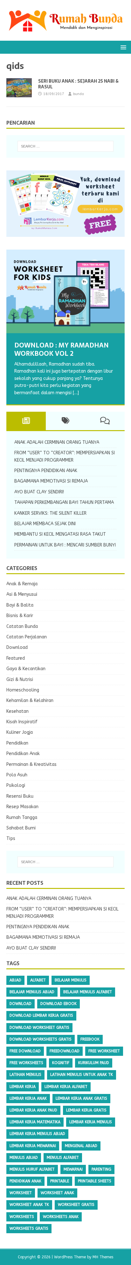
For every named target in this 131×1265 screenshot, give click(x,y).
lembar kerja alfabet (66, 1086)
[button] (122, 47)
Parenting (101, 1169)
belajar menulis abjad (32, 992)
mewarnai (73, 1169)
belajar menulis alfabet (87, 992)
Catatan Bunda (22, 626)
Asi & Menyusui (21, 594)
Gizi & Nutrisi (19, 679)
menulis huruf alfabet (32, 1169)
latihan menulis (25, 1074)
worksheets (22, 1216)
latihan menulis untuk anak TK (81, 1074)
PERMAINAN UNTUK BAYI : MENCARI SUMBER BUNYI (65, 545)
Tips (10, 838)
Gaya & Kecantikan (25, 668)
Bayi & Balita (19, 605)
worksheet (21, 1193)
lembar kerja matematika (35, 1122)
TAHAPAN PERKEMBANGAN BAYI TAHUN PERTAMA (64, 502)
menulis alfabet (63, 1157)
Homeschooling (22, 690)
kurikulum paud (93, 1063)
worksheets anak (61, 1216)
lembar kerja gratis (86, 1110)
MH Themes (103, 1257)
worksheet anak (57, 1193)
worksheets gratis (29, 1228)
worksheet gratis (76, 1204)
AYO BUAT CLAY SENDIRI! (39, 492)
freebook (90, 1039)
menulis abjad (24, 1157)
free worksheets (26, 1063)
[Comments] (105, 421)
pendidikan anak (25, 1181)
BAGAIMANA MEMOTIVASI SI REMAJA (51, 481)
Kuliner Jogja (19, 732)
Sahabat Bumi (21, 828)
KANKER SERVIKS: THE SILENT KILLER (50, 513)
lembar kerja (23, 1086)
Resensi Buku (19, 796)
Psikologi (15, 785)
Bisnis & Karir (19, 615)
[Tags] (65, 421)
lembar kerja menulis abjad (37, 1133)
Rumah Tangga (21, 817)
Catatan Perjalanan (26, 637)
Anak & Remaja (22, 584)
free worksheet (104, 1051)
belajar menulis (70, 980)
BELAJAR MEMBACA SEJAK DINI (45, 523)
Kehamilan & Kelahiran (29, 700)
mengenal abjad (81, 1146)
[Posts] (26, 421)
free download (25, 1051)
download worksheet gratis (39, 1027)
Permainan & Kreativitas (31, 764)
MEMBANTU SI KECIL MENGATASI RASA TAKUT (60, 534)
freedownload (64, 1051)
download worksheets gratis (41, 1039)
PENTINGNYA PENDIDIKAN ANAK (45, 470)
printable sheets (94, 1181)
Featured (15, 658)
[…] (76, 392)
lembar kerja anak (28, 1098)
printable (59, 1181)
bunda (78, 94)
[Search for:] (65, 146)
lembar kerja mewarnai (33, 1146)
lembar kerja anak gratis (81, 1098)
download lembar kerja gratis (41, 1015)
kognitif (60, 1063)
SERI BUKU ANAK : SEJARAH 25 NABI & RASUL (78, 84)
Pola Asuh (16, 775)
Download (17, 647)
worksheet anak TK (29, 1204)
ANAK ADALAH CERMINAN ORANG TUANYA (56, 442)
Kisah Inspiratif (22, 722)
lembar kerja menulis (90, 1122)
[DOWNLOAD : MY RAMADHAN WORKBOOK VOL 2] (65, 291)
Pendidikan (17, 743)
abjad (15, 980)
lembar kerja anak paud (33, 1110)
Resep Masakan (22, 806)
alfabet (38, 980)
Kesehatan (17, 711)
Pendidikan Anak (23, 753)
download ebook (58, 1003)
